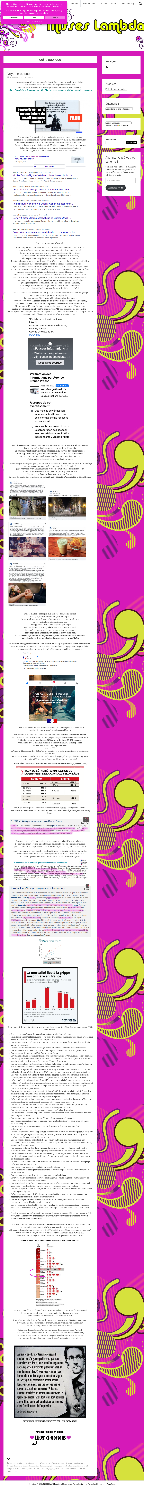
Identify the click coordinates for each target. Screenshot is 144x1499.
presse (56, 1469)
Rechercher (111, 139)
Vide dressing (128, 3)
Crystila (30, 78)
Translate (125, 125)
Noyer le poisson (19, 74)
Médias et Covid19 (24, 1463)
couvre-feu (64, 1463)
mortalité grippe (46, 1469)
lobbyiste (10, 1469)
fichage (25, 1466)
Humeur (13, 1463)
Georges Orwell (35, 1466)
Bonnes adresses (108, 3)
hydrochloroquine (56, 1466)
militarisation (33, 1469)
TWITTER (55, 1421)
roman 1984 (72, 1469)
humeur (45, 1466)
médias (24, 1469)
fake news (18, 1466)
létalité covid (82, 1466)
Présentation (89, 3)
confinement (54, 1463)
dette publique (75, 1463)
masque (18, 1469)
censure (45, 1463)
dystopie (10, 1466)
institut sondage (70, 1466)
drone (83, 1463)
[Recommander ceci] (8, 1458)
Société (34, 1463)
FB (44, 1421)
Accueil (74, 3)
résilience (64, 1469)
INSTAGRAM (71, 1421)
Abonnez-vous (115, 187)
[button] (50, 113)
